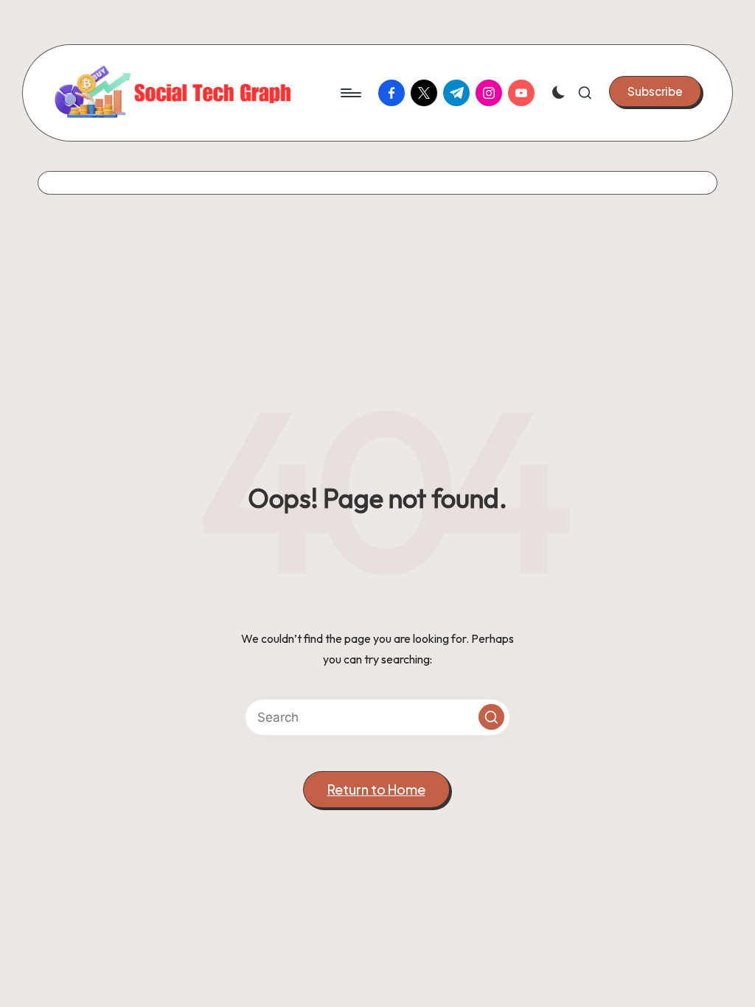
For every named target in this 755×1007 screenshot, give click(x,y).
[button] (655, 91)
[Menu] (350, 93)
